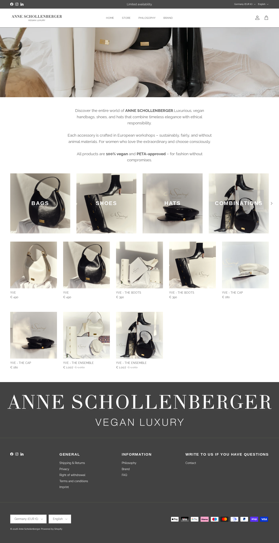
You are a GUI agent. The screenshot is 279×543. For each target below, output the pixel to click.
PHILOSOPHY (146, 17)
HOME (110, 17)
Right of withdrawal (72, 475)
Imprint (64, 487)
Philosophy (129, 463)
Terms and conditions (73, 481)
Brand (126, 469)
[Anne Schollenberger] (36, 18)
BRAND (168, 17)
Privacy (64, 469)
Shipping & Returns (72, 463)
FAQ (124, 475)
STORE (126, 17)
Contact (190, 463)
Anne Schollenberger (29, 529)
